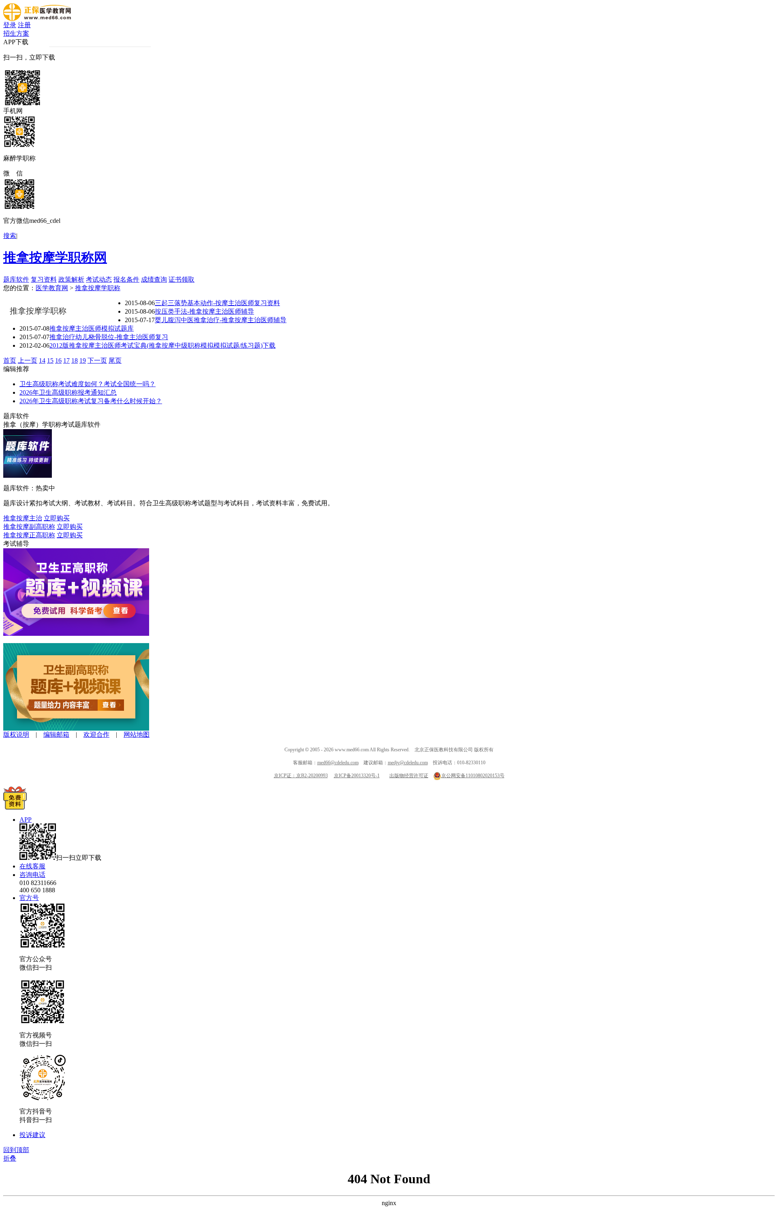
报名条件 (126, 279)
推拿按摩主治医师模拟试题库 (91, 328)
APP (25, 819)
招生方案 (16, 33)
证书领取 (181, 279)
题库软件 (16, 279)
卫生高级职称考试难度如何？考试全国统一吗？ (87, 384)
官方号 (29, 897)
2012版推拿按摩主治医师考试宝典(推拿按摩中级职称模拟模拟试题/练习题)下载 (162, 345)
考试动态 (99, 279)
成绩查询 (154, 279)
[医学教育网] (37, 18)
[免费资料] (15, 807)
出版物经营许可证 (408, 775)
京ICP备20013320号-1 (357, 775)
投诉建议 (32, 1134)
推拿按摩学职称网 (55, 257)
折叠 (9, 1158)
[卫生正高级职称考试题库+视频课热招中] (76, 633)
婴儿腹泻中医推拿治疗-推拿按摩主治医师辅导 (220, 319)
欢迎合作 (96, 734)
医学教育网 (52, 287)
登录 (9, 24)
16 (58, 360)
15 (50, 360)
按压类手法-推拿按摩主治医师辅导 (204, 311)
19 (82, 360)
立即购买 (57, 518)
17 (66, 360)
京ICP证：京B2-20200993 (301, 775)
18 (74, 360)
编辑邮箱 (56, 734)
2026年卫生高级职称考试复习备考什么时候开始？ (90, 401)
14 (42, 360)
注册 (24, 24)
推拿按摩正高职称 (29, 535)
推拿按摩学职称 (97, 287)
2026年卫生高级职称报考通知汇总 (68, 392)
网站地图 (137, 734)
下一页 (97, 360)
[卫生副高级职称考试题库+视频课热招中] (76, 728)
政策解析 (71, 279)
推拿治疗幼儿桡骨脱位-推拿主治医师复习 (108, 336)
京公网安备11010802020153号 (472, 775)
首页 (9, 360)
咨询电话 (32, 874)
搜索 (9, 235)
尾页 (115, 360)
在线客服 (32, 866)
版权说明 (16, 734)
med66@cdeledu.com (338, 762)
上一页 (27, 360)
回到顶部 (16, 1149)
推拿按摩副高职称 (29, 526)
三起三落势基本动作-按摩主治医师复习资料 (217, 302)
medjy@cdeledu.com (408, 762)
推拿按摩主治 (22, 518)
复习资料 (44, 279)
